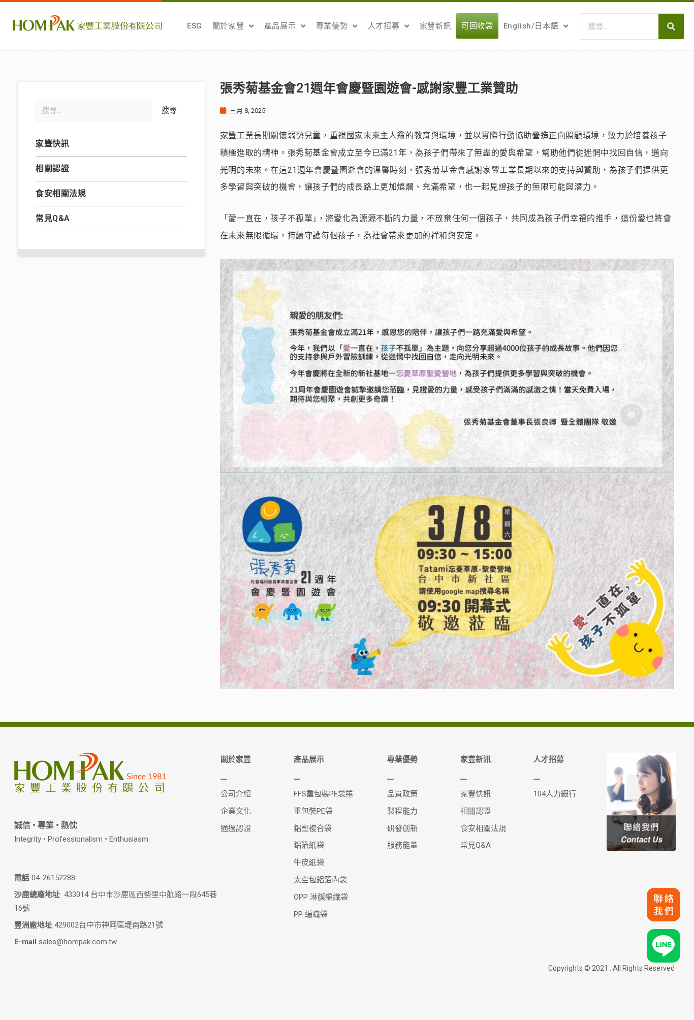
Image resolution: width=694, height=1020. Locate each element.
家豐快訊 (52, 143)
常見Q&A (53, 218)
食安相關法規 (61, 193)
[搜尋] (671, 26)
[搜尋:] (93, 110)
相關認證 (52, 168)
